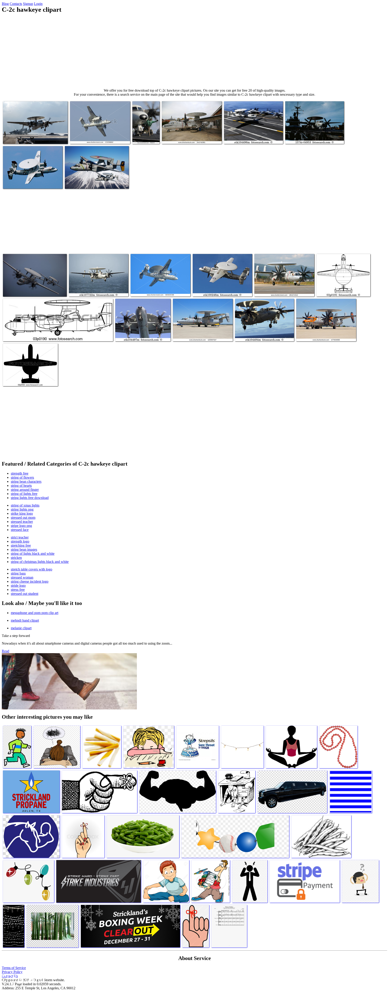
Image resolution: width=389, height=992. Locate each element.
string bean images (24, 549)
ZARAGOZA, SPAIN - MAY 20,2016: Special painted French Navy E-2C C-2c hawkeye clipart (323, 331)
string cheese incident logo (29, 581)
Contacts (16, 4)
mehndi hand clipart (25, 620)
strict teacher (20, 537)
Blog (5, 4)
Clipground (22, 978)
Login (38, 4)
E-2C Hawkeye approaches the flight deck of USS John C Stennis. (263, 333)
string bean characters (26, 481)
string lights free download (30, 498)
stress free (18, 589)
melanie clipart (21, 628)
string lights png (22, 509)
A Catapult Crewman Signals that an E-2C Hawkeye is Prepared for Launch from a (144, 128)
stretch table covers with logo (31, 569)
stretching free (21, 545)
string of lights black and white (32, 553)
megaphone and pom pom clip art (34, 613)
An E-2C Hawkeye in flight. (212, 290)
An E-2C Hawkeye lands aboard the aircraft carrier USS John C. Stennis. (253, 135)
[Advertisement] (194, 50)
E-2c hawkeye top (329, 290)
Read (5, 651)
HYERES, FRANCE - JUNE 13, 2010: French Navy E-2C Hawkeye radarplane (281, 288)
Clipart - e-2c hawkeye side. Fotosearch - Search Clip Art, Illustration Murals (53, 335)
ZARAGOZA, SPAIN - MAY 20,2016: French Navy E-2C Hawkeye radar (199, 333)
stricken (16, 557)
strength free (19, 473)
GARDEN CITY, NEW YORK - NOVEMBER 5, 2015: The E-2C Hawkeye (190, 135)
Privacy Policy (12, 972)
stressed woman (22, 577)
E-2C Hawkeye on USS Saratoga (307, 137)
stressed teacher (22, 521)
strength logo (20, 541)
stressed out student (24, 594)
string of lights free (24, 494)
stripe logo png (21, 526)
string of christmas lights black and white (40, 562)
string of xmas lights (25, 505)
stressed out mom (23, 517)
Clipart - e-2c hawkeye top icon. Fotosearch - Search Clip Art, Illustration (30, 378)
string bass (18, 573)
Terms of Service (14, 968)
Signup (28, 4)
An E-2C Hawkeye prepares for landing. (96, 290)
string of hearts (21, 485)
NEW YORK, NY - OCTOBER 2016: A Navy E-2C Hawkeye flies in (157, 288)
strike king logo (22, 513)
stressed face (20, 530)
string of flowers (22, 477)
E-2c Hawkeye (13, 137)
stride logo (18, 585)
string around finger (25, 489)
